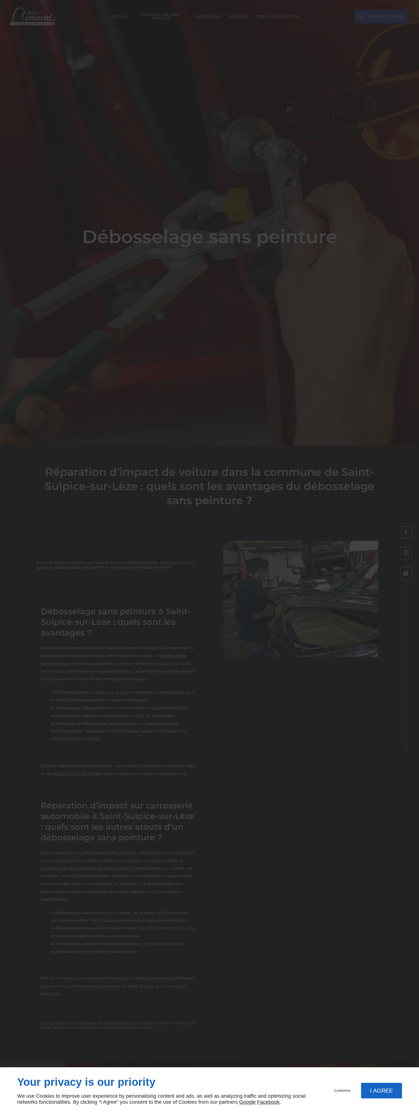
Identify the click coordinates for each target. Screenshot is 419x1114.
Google (247, 1102)
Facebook (268, 1102)
